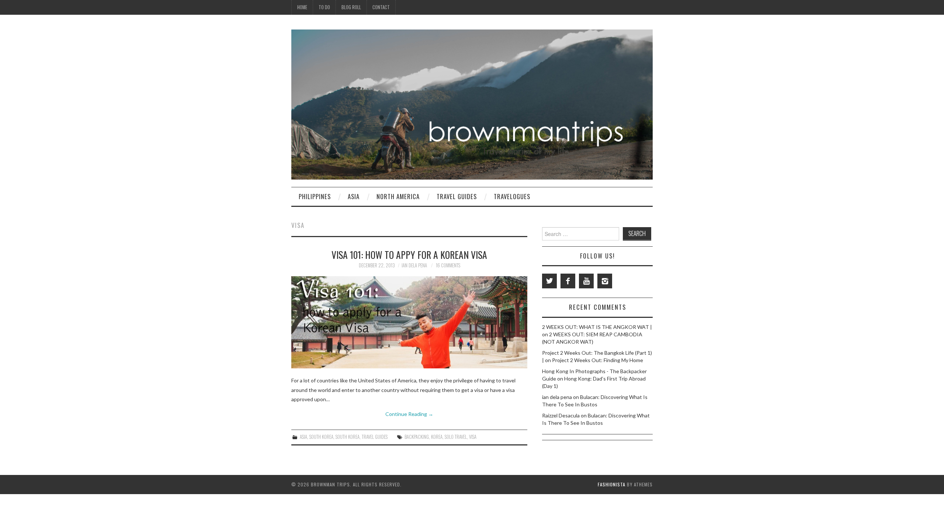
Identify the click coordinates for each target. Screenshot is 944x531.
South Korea (321, 436)
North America (398, 196)
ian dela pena (414, 265)
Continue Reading (409, 414)
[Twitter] (549, 281)
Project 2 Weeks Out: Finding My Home (597, 360)
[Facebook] (567, 281)
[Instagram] (604, 281)
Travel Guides (457, 196)
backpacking (417, 436)
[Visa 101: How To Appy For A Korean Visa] (409, 322)
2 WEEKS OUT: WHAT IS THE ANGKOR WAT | (597, 327)
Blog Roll (351, 7)
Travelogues (512, 196)
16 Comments (448, 265)
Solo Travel (456, 436)
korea (436, 436)
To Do (324, 7)
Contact (381, 7)
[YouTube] (586, 281)
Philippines (315, 196)
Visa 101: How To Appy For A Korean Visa (409, 254)
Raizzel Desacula (561, 415)
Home (302, 7)
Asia (354, 196)
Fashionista (611, 484)
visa (472, 436)
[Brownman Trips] (472, 104)
